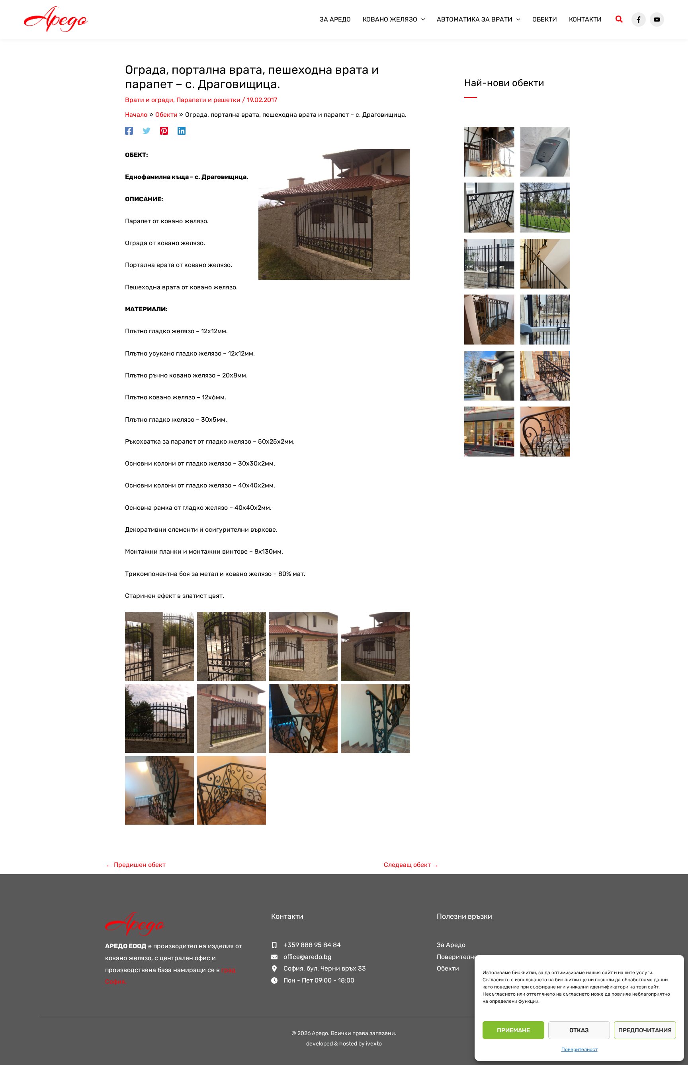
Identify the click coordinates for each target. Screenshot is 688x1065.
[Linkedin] (182, 130)
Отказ (579, 1030)
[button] (421, 19)
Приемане (513, 1030)
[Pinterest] (164, 130)
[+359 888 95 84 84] (306, 945)
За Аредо (335, 19)
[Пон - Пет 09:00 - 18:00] (312, 980)
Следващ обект (411, 865)
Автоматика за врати (474, 19)
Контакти (585, 19)
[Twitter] (146, 130)
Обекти (544, 19)
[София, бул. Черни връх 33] (318, 969)
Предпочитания (645, 1030)
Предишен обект (136, 865)
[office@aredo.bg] (301, 957)
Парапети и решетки (208, 100)
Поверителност (579, 1049)
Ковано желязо (390, 19)
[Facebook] (638, 19)
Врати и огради (149, 100)
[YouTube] (657, 19)
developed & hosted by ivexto (344, 1043)
